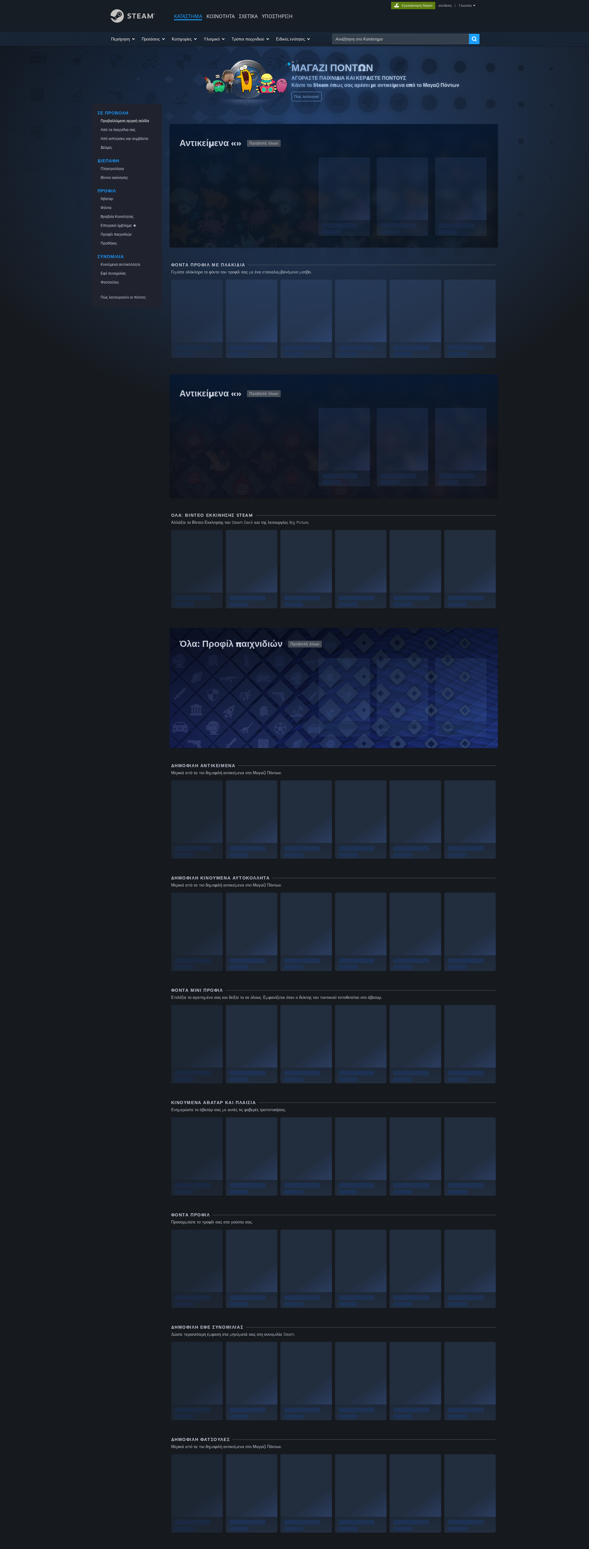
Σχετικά (248, 16)
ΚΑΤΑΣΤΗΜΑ (188, 16)
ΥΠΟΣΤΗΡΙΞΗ (277, 16)
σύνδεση (445, 5)
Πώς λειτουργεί (306, 96)
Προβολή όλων (263, 143)
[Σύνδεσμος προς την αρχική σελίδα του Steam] (132, 21)
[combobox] (400, 39)
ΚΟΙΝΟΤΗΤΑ (220, 16)
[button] (123, 39)
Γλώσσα (465, 5)
